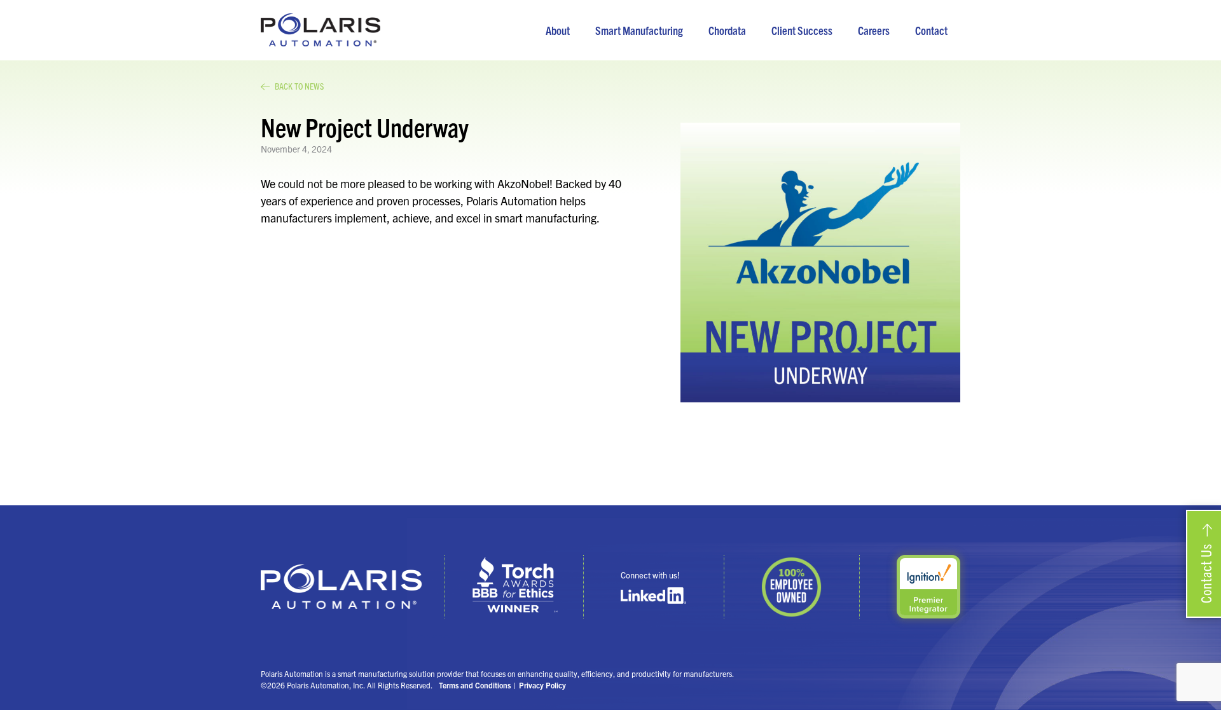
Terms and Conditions (475, 685)
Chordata (727, 30)
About (558, 30)
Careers (874, 30)
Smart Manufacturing (639, 30)
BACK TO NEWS (299, 86)
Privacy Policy (542, 685)
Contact (931, 30)
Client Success (801, 30)
